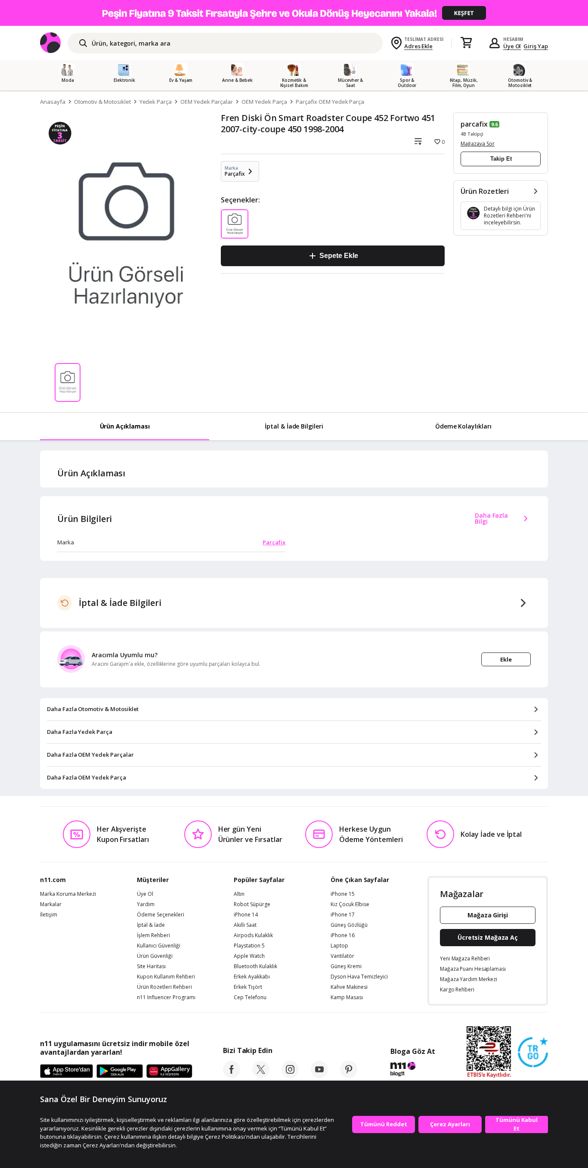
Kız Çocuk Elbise (350, 904)
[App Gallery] (169, 1071)
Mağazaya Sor (478, 143)
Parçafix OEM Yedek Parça (330, 102)
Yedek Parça (155, 102)
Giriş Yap (535, 46)
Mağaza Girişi (487, 915)
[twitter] (260, 1075)
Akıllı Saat (245, 925)
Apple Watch (249, 956)
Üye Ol (512, 46)
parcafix (474, 124)
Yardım (146, 904)
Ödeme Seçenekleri (160, 914)
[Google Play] (119, 1071)
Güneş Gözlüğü (349, 925)
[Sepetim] (466, 43)
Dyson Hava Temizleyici (359, 976)
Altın (239, 894)
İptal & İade (151, 925)
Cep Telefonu (250, 997)
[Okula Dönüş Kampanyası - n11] (294, 13)
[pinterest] (348, 1075)
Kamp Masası (347, 997)
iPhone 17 (343, 914)
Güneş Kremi (346, 966)
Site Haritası (151, 966)
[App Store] (66, 1071)
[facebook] (231, 1075)
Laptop (339, 945)
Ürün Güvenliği (155, 956)
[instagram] (290, 1075)
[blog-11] (412, 1070)
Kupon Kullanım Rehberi (166, 976)
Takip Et (501, 158)
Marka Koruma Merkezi (68, 894)
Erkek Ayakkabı (252, 976)
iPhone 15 (343, 894)
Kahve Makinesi (349, 987)
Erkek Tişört (248, 987)
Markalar (51, 904)
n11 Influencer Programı (166, 997)
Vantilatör (342, 956)
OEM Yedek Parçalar (206, 102)
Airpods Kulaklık (253, 935)
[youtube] (319, 1075)
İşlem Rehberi (153, 935)
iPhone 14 (246, 914)
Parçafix (274, 542)
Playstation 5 (249, 945)
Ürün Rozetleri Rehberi (164, 987)
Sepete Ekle (338, 255)
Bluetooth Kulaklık (255, 966)
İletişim (48, 914)
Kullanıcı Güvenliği (158, 945)
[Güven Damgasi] (533, 1052)
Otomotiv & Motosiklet (102, 102)
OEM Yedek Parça (264, 102)
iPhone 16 (343, 935)
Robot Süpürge (252, 904)
